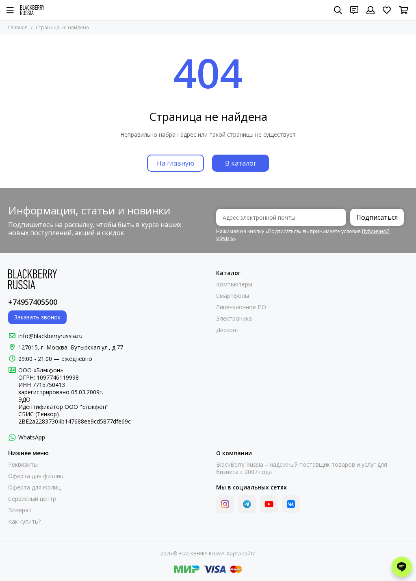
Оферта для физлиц (35, 476)
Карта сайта (241, 553)
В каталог (240, 163)
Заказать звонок (37, 317)
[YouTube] (269, 504)
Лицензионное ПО (241, 307)
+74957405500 (32, 301)
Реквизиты (23, 464)
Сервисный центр (32, 498)
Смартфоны (232, 295)
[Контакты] (354, 10)
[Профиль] (370, 10)
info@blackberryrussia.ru (50, 336)
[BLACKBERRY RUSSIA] (32, 10)
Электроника (234, 318)
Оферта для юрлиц (34, 487)
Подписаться (377, 217)
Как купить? (24, 521)
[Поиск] (338, 10)
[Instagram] (225, 504)
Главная (18, 27)
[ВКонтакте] (291, 504)
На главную (175, 163)
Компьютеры (234, 284)
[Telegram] (247, 504)
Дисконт (227, 330)
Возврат (20, 510)
